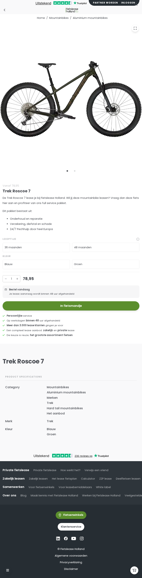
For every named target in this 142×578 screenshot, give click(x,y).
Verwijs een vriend (96, 470)
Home (41, 18)
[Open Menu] (8, 570)
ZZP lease (105, 479)
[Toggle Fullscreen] (135, 28)
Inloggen (128, 2)
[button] (36, 247)
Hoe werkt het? (70, 470)
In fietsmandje (71, 306)
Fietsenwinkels (73, 515)
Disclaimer (71, 569)
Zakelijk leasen (38, 479)
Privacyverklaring (71, 562)
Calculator (88, 479)
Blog (23, 495)
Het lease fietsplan (64, 479)
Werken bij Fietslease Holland (101, 495)
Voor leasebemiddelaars (75, 487)
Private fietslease (44, 470)
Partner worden (105, 2)
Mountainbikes (59, 18)
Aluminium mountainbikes (90, 18)
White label (103, 487)
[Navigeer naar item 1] (67, 171)
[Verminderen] (6, 279)
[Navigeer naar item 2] (74, 171)
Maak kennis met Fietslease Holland (54, 495)
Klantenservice (71, 527)
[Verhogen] (17, 279)
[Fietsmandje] (134, 570)
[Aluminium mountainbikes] (5, 10)
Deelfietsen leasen (128, 479)
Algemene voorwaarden (71, 556)
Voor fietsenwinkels (41, 487)
